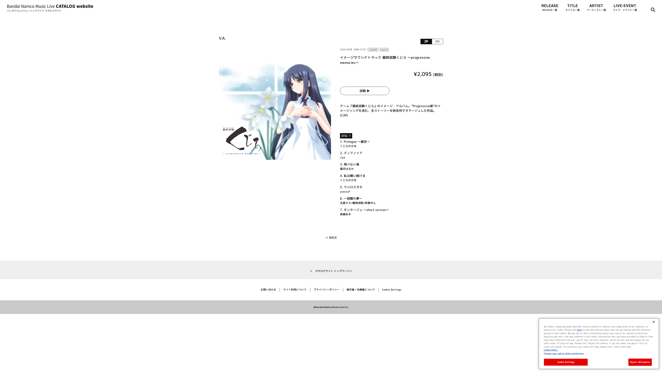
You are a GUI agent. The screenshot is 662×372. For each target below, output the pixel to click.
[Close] (654, 322)
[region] (599, 343)
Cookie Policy (551, 350)
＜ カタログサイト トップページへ (331, 271)
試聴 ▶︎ (365, 91)
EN (437, 41)
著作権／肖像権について (361, 289)
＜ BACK (331, 237)
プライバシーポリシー (326, 289)
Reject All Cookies (640, 362)
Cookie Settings (566, 362)
